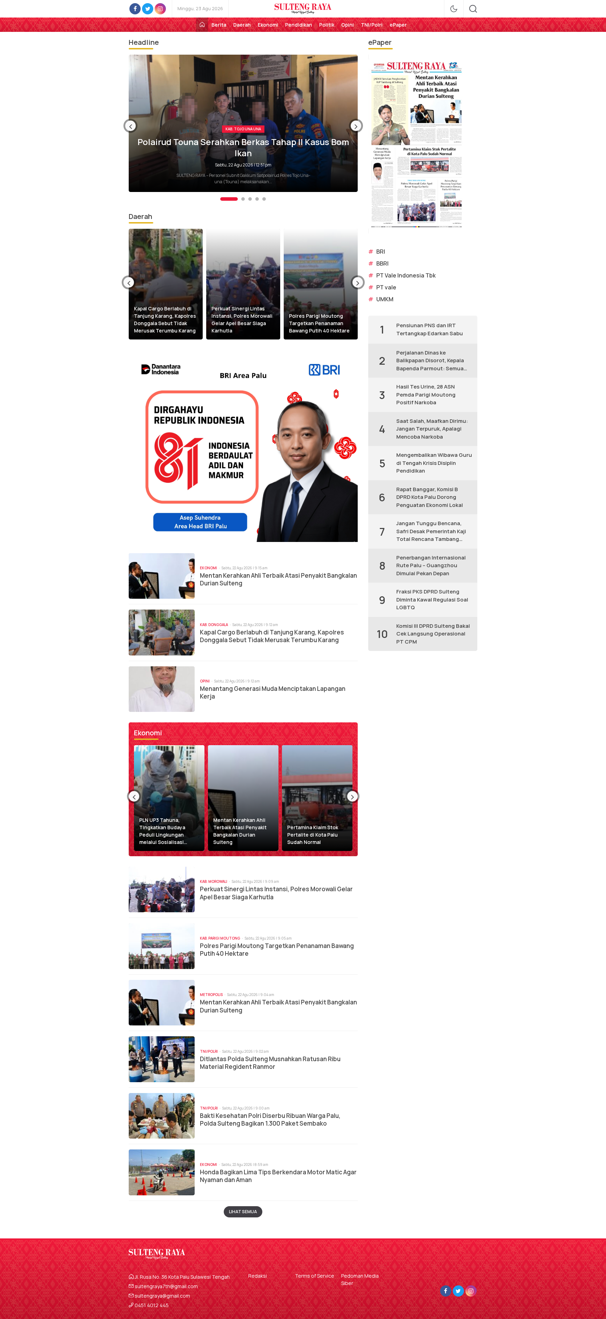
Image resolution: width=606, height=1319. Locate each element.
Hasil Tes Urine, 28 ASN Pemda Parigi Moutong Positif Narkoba (426, 394)
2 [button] (236, 199)
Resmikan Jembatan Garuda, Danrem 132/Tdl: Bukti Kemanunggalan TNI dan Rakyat (243, 147)
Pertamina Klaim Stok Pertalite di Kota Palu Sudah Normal (312, 834)
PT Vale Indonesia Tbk (406, 275)
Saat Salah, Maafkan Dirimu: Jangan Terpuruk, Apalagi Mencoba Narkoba (432, 428)
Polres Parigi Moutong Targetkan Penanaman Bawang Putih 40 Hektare (319, 323)
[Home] (202, 25)
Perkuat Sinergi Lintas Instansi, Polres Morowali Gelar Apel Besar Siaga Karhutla (241, 319)
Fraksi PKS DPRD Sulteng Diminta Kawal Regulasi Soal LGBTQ (432, 599)
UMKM (384, 299)
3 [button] (250, 199)
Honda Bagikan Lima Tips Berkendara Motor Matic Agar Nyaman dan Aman (278, 1176)
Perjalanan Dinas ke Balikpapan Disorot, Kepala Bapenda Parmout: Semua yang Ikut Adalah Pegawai (430, 361)
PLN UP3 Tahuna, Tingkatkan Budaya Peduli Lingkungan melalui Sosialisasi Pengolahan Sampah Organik (163, 831)
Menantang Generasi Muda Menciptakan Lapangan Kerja (272, 692)
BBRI (382, 263)
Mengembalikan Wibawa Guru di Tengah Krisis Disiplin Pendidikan (434, 462)
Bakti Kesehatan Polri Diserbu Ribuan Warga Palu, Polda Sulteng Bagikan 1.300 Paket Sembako (270, 1119)
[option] (243, 123)
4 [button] (257, 199)
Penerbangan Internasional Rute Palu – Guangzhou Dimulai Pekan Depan (431, 565)
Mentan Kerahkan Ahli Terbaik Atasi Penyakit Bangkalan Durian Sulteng (278, 579)
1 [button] (222, 199)
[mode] (454, 9)
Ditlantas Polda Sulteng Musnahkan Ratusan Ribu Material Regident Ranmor (270, 1063)
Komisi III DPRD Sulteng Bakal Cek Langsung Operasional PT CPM (433, 633)
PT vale (386, 287)
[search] (473, 9)
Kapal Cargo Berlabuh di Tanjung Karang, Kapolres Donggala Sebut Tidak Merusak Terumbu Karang (165, 319)
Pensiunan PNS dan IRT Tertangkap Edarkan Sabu (429, 329)
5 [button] (264, 199)
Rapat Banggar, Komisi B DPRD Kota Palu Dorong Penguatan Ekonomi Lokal (429, 497)
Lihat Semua (243, 1212)
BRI (380, 251)
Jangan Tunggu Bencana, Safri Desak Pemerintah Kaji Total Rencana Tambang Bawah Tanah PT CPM (431, 531)
